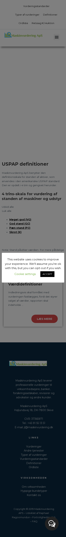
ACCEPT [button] (47, 274)
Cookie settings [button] (25, 274)
